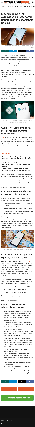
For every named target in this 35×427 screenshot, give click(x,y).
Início (2, 11)
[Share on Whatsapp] (5, 51)
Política (10, 6)
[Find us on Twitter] (2, 423)
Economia (18, 6)
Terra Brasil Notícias (9, 420)
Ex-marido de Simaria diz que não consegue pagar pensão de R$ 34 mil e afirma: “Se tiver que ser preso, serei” (17, 158)
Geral (3, 6)
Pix (4, 137)
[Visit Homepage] (17, 2)
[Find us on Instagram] (4, 423)
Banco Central (27, 261)
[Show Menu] (2, 2)
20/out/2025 (18, 26)
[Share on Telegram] (13, 51)
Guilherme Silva (7, 26)
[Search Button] (33, 2)
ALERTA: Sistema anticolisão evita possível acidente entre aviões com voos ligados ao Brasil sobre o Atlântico (17, 164)
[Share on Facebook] (30, 51)
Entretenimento (29, 6)
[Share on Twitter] (22, 51)
